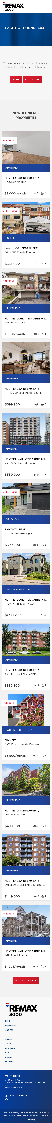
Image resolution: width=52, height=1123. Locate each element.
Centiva (31, 1120)
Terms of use (22, 1116)
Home (16, 80)
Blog (7, 1053)
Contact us (32, 80)
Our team (9, 1030)
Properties (10, 1025)
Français (9, 1062)
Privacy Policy (10, 1116)
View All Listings (26, 981)
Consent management (39, 1116)
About (8, 1034)
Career (8, 1039)
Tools (8, 1044)
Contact (9, 1057)
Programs (10, 1048)
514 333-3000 (15, 1088)
